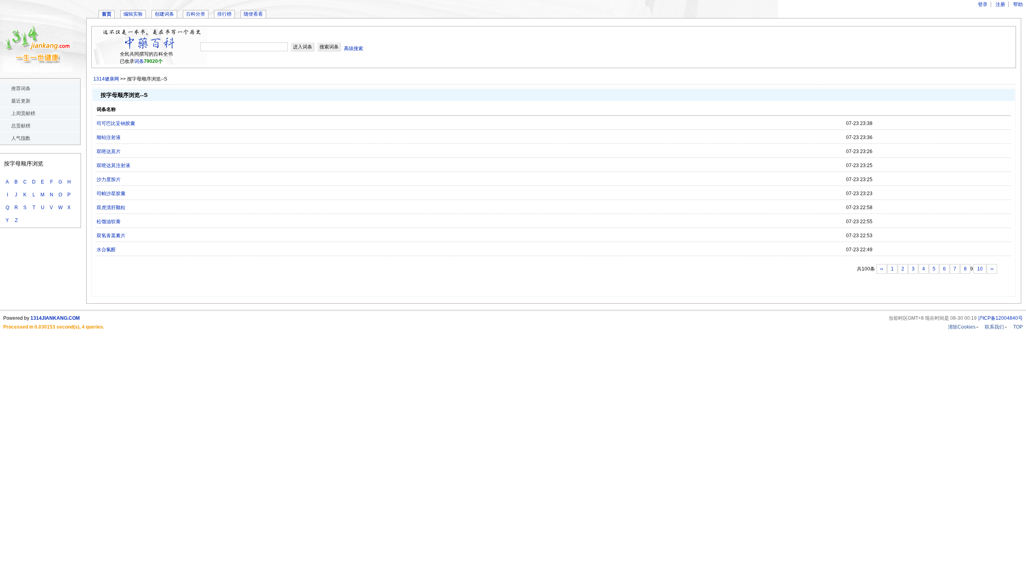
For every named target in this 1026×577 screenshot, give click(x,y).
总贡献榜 (20, 126)
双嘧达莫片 (109, 151)
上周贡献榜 (23, 113)
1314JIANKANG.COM (55, 318)
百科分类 (195, 14)
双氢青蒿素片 (111, 235)
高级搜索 (353, 48)
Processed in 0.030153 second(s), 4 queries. (53, 327)
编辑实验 (133, 14)
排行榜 (224, 14)
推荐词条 (20, 88)
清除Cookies (962, 327)
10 (980, 269)
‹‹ (881, 269)
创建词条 (164, 14)
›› (992, 269)
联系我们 (994, 327)
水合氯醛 (106, 249)
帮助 (1018, 4)
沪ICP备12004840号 (1000, 318)
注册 (1000, 4)
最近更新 (20, 101)
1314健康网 (106, 79)
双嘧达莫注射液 (113, 165)
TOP (1018, 327)
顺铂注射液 (109, 137)
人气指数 (20, 138)
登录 (983, 4)
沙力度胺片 (109, 179)
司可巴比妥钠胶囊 (116, 123)
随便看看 (253, 14)
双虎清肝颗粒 (111, 207)
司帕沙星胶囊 (111, 193)
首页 (106, 14)
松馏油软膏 (109, 221)
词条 (139, 61)
